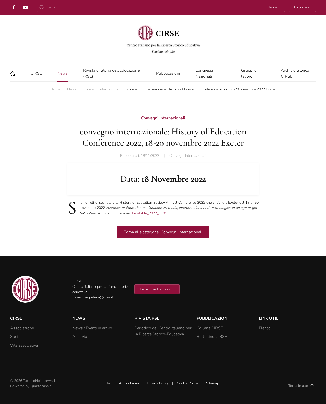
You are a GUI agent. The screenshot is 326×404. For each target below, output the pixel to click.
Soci (14, 337)
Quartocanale (40, 386)
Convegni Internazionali (187, 155)
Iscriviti (274, 7)
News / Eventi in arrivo (92, 328)
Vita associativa (24, 345)
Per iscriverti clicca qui (157, 289)
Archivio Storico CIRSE (295, 73)
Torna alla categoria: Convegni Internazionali (163, 232)
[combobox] (67, 7)
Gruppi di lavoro (249, 73)
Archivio (79, 337)
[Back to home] (163, 40)
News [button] (62, 73)
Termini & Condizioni (123, 383)
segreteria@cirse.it (98, 297)
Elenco (265, 328)
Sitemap (212, 383)
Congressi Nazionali (204, 73)
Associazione (22, 328)
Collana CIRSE (210, 328)
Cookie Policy (187, 383)
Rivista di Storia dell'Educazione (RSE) (111, 73)
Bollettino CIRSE (212, 337)
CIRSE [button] (36, 73)
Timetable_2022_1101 (149, 213)
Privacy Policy (158, 383)
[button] (312, 386)
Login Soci (302, 7)
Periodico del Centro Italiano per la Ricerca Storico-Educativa (162, 331)
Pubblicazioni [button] (168, 73)
